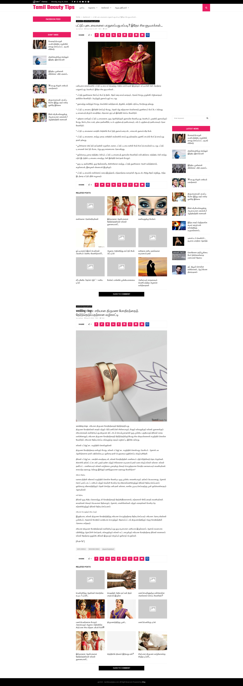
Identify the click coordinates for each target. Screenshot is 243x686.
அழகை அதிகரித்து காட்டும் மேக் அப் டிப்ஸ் (121, 252)
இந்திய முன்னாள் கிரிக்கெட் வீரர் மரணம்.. (58, 72)
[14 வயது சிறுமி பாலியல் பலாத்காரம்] (40, 88)
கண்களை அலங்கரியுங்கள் (87, 218)
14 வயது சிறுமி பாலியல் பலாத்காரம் (58, 87)
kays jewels (81, 549)
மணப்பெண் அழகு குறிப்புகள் (91, 21)
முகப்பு (82, 7)
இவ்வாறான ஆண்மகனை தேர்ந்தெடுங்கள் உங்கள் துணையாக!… (117, 221)
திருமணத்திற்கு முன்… (116, 622)
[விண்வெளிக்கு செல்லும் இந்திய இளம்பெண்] (40, 60)
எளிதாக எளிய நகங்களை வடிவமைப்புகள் (149, 252)
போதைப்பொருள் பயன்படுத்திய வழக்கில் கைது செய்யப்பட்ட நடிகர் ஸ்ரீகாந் (58, 45)
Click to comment (121, 294)
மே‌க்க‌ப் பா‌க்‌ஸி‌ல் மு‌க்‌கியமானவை (121, 279)
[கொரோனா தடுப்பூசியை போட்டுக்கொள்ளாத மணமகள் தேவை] (179, 255)
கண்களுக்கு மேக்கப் (147, 218)
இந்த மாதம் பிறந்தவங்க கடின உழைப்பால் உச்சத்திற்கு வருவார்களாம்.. (197, 226)
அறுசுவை (91, 7)
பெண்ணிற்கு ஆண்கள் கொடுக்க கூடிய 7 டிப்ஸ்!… (90, 594)
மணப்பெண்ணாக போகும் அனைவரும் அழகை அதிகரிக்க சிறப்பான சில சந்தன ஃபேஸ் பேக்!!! (90, 625)
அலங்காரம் (105, 7)
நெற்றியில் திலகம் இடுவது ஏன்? (120, 653)
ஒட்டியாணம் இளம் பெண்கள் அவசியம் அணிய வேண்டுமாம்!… (89, 252)
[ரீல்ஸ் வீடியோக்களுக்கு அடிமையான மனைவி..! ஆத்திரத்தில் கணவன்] (40, 117)
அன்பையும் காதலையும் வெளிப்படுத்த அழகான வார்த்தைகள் (148, 282)
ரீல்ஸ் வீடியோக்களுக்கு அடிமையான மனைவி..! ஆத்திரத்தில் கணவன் (57, 117)
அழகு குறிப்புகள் (121, 7)
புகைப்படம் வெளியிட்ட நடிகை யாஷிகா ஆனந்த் (198, 239)
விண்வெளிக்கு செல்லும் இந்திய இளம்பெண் (58, 58)
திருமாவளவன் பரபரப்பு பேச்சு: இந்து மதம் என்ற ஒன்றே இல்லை (58, 102)
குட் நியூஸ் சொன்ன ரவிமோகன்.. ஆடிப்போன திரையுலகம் (197, 269)
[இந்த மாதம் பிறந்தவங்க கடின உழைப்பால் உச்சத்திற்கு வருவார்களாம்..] (179, 225)
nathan (80, 29)
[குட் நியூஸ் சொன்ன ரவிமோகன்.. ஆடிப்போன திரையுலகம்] (179, 269)
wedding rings (94, 549)
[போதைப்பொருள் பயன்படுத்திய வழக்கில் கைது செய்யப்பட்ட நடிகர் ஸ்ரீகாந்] (40, 44)
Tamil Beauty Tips (54, 7)
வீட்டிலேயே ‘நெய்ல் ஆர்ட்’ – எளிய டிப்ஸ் (89, 281)
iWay (143, 682)
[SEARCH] (207, 118)
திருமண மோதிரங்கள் (108, 549)
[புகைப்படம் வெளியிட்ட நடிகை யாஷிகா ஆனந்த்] (179, 241)
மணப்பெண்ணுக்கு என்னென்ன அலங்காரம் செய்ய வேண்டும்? (151, 594)
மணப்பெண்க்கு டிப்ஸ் (147, 622)
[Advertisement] (191, 60)
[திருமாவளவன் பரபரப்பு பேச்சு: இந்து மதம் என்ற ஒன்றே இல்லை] (40, 103)
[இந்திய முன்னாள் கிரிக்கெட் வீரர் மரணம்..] (40, 74)
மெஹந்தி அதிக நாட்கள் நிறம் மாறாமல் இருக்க (119, 594)
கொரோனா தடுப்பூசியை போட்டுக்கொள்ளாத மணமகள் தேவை (198, 255)
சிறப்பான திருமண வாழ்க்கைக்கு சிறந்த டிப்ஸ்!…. (152, 655)
